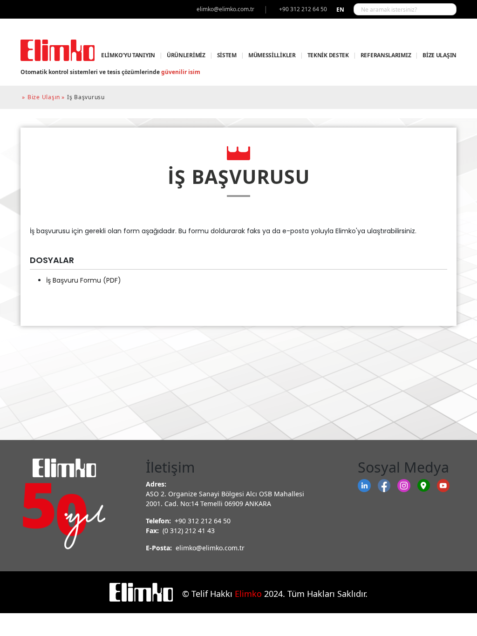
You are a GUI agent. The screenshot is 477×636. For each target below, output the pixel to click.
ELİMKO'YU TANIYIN (128, 55)
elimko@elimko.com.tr (210, 547)
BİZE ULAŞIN (439, 55)
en (340, 10)
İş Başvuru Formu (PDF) (83, 280)
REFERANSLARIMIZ (386, 55)
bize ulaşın (43, 97)
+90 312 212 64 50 (203, 520)
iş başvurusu (86, 97)
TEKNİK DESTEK (328, 55)
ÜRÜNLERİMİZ (186, 55)
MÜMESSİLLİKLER (272, 55)
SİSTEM (227, 55)
